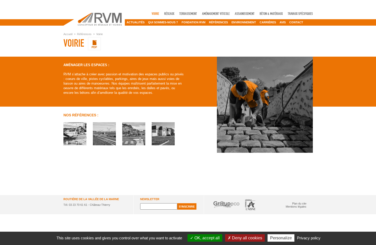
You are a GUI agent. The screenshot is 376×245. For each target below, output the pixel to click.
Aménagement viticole (216, 14)
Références (218, 22)
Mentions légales (296, 206)
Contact (296, 22)
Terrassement (188, 14)
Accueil (67, 34)
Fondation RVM (193, 22)
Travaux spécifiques (300, 14)
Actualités (136, 22)
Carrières (268, 22)
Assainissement (245, 14)
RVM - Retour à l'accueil (94, 19)
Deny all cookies (246, 238)
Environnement (243, 22)
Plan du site (299, 203)
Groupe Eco (226, 204)
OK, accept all (206, 238)
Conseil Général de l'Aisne (250, 204)
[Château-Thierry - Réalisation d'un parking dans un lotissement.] (163, 133)
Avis (283, 22)
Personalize (281, 238)
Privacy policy (308, 238)
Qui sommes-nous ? (163, 22)
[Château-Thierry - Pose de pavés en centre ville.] (74, 133)
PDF (94, 47)
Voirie (155, 14)
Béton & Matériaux (271, 14)
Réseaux (169, 14)
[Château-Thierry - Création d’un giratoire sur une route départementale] (104, 133)
